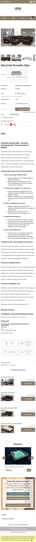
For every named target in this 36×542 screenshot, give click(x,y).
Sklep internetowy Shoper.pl (18, 532)
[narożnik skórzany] (6, 58)
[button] (5, 18)
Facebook (31, 2)
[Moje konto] (23, 18)
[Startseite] (18, 9)
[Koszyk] (32, 18)
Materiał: (3, 103)
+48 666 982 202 (6, 2)
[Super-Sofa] (17, 74)
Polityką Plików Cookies (7, 538)
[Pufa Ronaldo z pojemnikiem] (9, 429)
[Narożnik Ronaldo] (9, 382)
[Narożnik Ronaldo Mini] (9, 413)
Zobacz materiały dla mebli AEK (18, 498)
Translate (13, 365)
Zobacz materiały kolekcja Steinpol (18, 505)
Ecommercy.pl (23, 524)
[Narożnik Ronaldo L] (9, 397)
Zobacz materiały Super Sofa (18, 494)
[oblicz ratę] (16, 124)
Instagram (34, 2)
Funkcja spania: (5, 99)
